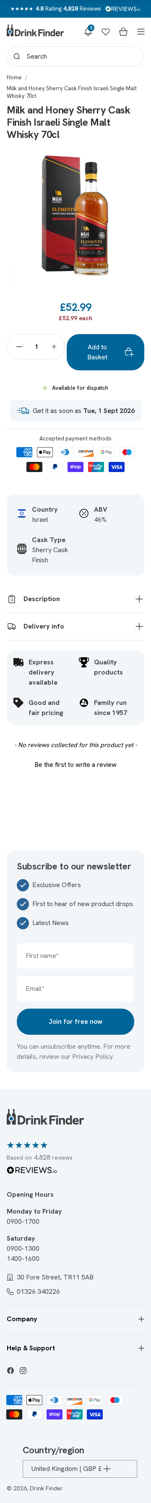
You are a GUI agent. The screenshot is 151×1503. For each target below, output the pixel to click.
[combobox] (75, 56)
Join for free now (75, 1021)
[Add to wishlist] (129, 160)
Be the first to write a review (75, 764)
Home (14, 77)
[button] (88, 31)
